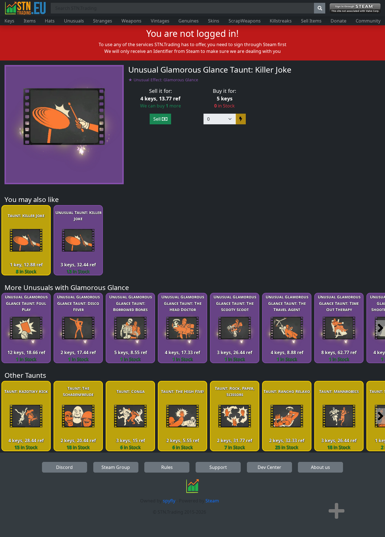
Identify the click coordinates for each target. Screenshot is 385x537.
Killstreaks (281, 21)
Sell (157, 119)
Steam (212, 501)
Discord (64, 467)
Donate (338, 21)
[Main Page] (25, 8)
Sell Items (311, 21)
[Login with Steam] (355, 8)
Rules (167, 467)
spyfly (169, 501)
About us (320, 467)
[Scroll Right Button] (380, 328)
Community (368, 21)
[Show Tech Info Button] (336, 510)
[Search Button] (319, 8)
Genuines (188, 21)
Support (218, 467)
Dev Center (269, 467)
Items (30, 21)
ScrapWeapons (245, 21)
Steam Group (115, 467)
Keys (9, 21)
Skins (213, 21)
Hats (50, 21)
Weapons (131, 21)
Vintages (160, 21)
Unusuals (74, 21)
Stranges (102, 21)
